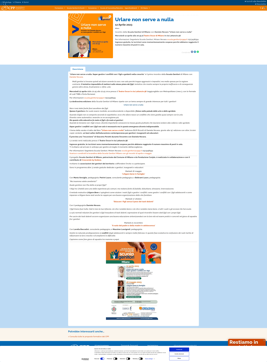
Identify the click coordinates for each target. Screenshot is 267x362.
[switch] (115, 359)
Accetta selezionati (179, 353)
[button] (264, 340)
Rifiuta (179, 358)
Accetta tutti (179, 349)
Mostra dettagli (149, 358)
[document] (133, 181)
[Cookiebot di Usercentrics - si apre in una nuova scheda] (85, 359)
